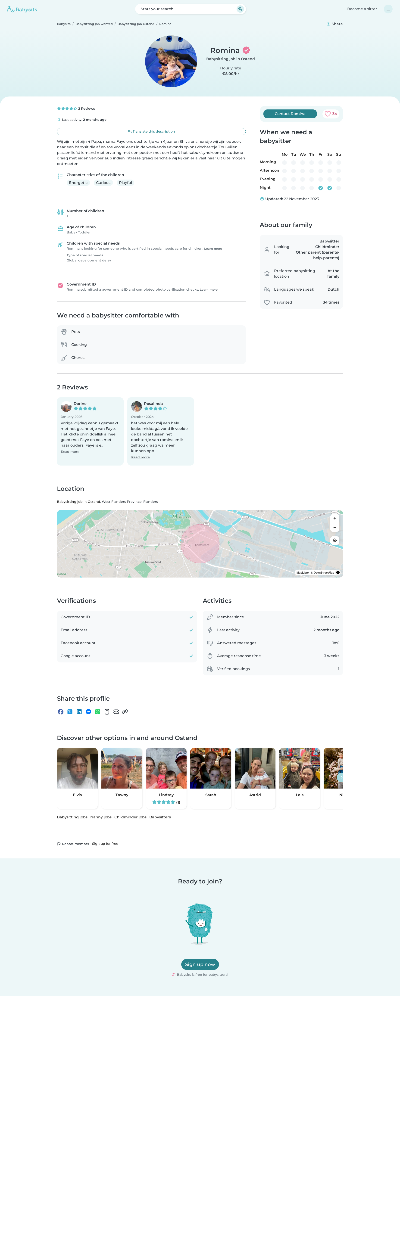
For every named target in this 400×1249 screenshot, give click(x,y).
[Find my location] (334, 540)
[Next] (341, 777)
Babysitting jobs (72, 817)
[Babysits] (22, 9)
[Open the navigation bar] (388, 9)
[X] (70, 712)
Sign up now (200, 964)
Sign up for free (105, 844)
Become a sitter (362, 9)
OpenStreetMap (324, 572)
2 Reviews (86, 108)
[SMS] (107, 712)
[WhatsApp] (97, 712)
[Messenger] (88, 712)
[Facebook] (60, 712)
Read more (70, 452)
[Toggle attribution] (338, 572)
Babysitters (160, 817)
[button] (90, 432)
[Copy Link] (125, 712)
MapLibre (303, 572)
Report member (75, 844)
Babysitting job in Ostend (230, 59)
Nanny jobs (101, 817)
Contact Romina (290, 114)
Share (337, 24)
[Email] (116, 712)
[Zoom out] (334, 527)
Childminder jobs (130, 817)
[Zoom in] (334, 518)
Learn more (213, 248)
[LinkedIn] (79, 712)
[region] (200, 544)
